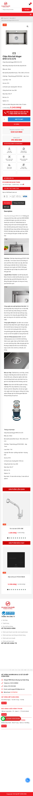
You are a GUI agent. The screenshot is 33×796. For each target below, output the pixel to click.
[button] (7, 537)
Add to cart (19, 119)
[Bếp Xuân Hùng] (5, 4)
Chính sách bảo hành (8, 641)
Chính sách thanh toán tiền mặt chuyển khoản (15, 632)
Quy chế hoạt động (8, 626)
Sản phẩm (12, 18)
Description (7, 203)
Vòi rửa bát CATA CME (16, 528)
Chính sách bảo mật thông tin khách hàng (14, 635)
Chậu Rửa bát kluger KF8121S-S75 (13, 216)
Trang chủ (5, 18)
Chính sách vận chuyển (9, 638)
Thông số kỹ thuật (18, 203)
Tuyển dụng (6, 623)
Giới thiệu (5, 620)
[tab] (7, 203)
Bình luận (6, 207)
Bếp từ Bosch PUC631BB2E (16, 577)
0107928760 (13, 692)
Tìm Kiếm (27, 9)
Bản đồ (4, 703)
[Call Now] (3, 718)
